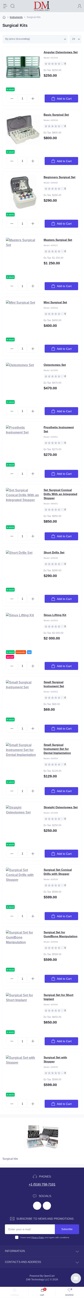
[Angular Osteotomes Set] (23, 67)
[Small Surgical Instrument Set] (23, 697)
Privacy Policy (37, 1237)
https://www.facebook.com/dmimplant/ (37, 1206)
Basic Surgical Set (56, 114)
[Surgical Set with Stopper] (23, 1072)
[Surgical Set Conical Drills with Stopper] (23, 885)
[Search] (13, 6)
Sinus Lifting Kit (55, 615)
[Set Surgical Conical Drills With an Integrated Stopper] (23, 505)
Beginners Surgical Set (59, 177)
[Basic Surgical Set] (23, 130)
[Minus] (12, 98)
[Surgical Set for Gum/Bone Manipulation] (23, 947)
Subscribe (67, 1229)
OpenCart (49, 1275)
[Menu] (5, 6)
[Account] (79, 6)
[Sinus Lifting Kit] (23, 630)
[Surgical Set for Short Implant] (23, 1010)
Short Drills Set (54, 552)
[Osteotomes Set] (23, 380)
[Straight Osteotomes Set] (23, 822)
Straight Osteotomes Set (61, 807)
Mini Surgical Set (55, 302)
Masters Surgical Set (58, 239)
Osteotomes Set (55, 364)
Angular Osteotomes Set (61, 52)
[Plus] (33, 98)
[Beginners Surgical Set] (23, 192)
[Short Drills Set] (23, 567)
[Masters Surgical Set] (23, 255)
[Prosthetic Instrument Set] (23, 442)
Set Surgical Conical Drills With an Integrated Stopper (60, 494)
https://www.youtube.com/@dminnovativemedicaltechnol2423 (47, 1206)
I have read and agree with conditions (44, 1237)
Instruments (16, 17)
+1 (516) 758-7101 (42, 1184)
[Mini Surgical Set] (23, 317)
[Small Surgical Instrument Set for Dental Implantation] (23, 760)
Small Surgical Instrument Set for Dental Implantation (57, 748)
